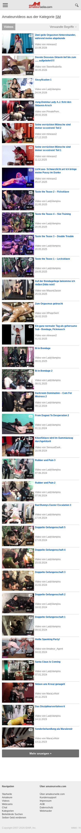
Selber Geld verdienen (14, 817)
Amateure (7, 797)
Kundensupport (48, 797)
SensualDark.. (54, 447)
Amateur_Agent (54, 648)
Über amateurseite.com (52, 794)
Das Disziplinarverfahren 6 (50, 706)
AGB (42, 804)
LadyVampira (53, 89)
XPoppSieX (52, 313)
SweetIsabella (54, 66)
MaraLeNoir (52, 693)
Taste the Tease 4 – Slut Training (53, 214)
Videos (8, 26)
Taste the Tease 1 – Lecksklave (52, 258)
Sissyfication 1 (43, 79)
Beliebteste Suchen (12, 814)
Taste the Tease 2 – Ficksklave (52, 191)
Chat (4, 807)
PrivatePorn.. (53, 111)
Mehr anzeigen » (40, 753)
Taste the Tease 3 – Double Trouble (54, 236)
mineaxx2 (51, 44)
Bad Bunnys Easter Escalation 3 (53, 505)
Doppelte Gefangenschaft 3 (50, 572)
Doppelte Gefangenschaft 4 (50, 549)
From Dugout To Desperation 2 (52, 415)
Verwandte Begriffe (62, 26)
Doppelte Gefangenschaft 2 (50, 594)
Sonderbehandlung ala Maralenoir (54, 729)
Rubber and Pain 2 (45, 482)
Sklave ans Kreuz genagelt (50, 684)
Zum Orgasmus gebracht (49, 303)
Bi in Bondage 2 (43, 370)
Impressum (46, 800)
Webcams (7, 804)
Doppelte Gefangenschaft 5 (50, 527)
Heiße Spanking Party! (47, 639)
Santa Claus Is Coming (47, 661)
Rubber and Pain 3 (45, 460)
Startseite (7, 794)
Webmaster (46, 811)
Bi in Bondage (43, 348)
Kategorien (8, 811)
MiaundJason (53, 290)
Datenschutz (46, 807)
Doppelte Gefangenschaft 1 (50, 617)
